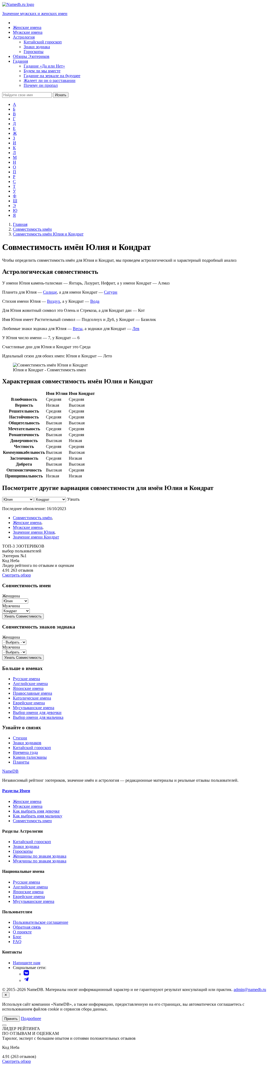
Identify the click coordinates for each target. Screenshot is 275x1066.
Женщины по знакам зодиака (39, 856)
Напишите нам (26, 962)
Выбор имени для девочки (37, 712)
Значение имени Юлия (34, 532)
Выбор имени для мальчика (38, 717)
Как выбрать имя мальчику (37, 816)
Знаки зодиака (26, 846)
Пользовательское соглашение (40, 922)
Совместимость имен (32, 820)
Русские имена (26, 678)
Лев (135, 328)
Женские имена (27, 522)
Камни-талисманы (30, 757)
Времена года (25, 752)
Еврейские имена (29, 703)
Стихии (20, 738)
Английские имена (30, 683)
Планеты (21, 762)
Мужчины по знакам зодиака (39, 861)
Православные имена (32, 693)
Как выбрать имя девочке (36, 811)
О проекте (22, 932)
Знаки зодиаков (27, 742)
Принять (11, 1019)
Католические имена (32, 698)
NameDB (10, 771)
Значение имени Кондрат (36, 537)
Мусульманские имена (33, 707)
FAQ (17, 941)
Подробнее (31, 1018)
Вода (94, 301)
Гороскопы (23, 851)
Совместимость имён (32, 517)
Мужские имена (27, 527)
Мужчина (11, 606)
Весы (77, 328)
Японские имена (28, 688)
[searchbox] (27, 95)
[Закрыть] (4, 1025)
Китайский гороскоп (32, 747)
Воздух (53, 301)
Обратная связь (27, 927)
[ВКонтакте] (26, 974)
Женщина (11, 596)
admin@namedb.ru (250, 989)
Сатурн (110, 292)
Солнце (50, 292)
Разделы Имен (16, 790)
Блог (17, 936)
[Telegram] (26, 980)
